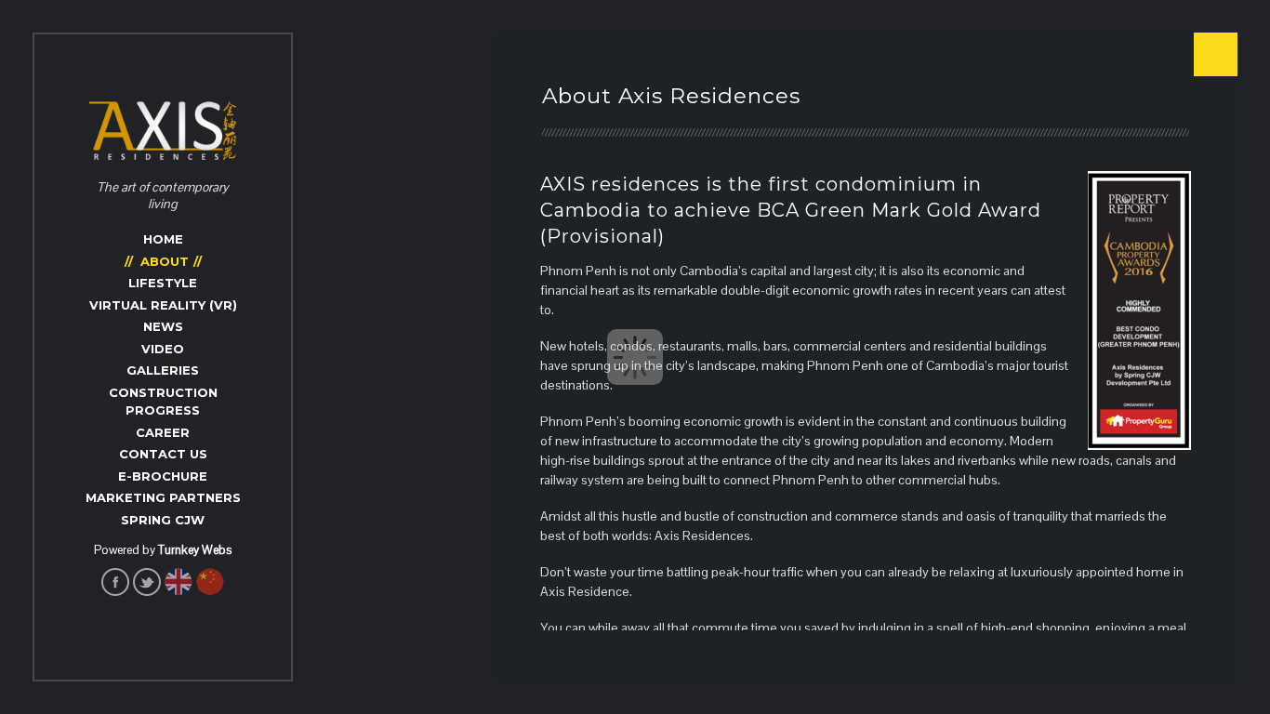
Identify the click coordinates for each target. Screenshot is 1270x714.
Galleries (162, 370)
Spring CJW (163, 519)
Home (163, 238)
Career (163, 432)
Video (162, 348)
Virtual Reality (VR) (163, 305)
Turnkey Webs (195, 550)
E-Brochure (162, 476)
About (164, 261)
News (163, 326)
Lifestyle (162, 282)
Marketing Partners (163, 497)
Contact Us (163, 453)
